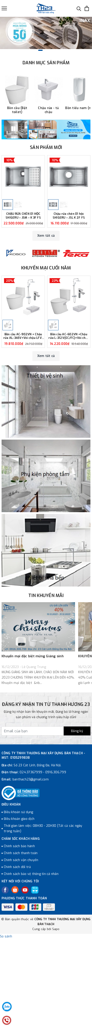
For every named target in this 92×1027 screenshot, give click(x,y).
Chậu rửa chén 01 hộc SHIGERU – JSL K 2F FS (69, 215)
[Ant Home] (16, 253)
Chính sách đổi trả (17, 867)
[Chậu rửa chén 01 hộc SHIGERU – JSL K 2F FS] (68, 177)
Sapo (56, 929)
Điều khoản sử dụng (18, 812)
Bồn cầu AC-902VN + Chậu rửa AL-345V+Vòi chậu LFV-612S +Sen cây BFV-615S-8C (23, 336)
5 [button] (57, 50)
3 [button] (46, 50)
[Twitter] (15, 889)
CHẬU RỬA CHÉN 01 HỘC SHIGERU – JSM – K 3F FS (23, 215)
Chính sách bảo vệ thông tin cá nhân (31, 874)
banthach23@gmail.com (31, 779)
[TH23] (46, 129)
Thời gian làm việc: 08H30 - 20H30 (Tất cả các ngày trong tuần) (43, 828)
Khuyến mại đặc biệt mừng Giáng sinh (33, 656)
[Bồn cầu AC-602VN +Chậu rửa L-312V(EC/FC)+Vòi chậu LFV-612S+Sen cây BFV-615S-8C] (68, 297)
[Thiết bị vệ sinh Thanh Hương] (46, 8)
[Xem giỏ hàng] (87, 8)
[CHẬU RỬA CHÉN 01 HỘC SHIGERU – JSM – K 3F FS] (23, 177)
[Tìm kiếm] (79, 8)
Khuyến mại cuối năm (46, 268)
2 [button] (40, 50)
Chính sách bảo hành (19, 846)
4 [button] (51, 50)
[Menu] (4, 8)
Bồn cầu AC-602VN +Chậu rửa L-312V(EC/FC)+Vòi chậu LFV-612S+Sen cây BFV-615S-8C (68, 336)
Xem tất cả (46, 236)
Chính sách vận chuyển (21, 860)
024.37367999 (31, 772)
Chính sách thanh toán (21, 853)
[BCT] (21, 793)
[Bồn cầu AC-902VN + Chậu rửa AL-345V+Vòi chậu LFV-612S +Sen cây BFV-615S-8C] (23, 297)
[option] (46, 33)
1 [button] (35, 50)
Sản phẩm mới (46, 147)
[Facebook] (5, 890)
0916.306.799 (55, 772)
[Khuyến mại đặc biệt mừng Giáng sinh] (38, 626)
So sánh (6, 936)
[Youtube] (25, 890)
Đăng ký (77, 731)
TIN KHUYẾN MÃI (46, 596)
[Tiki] (34, 890)
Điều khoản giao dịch (19, 819)
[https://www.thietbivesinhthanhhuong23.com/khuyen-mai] (46, 33)
